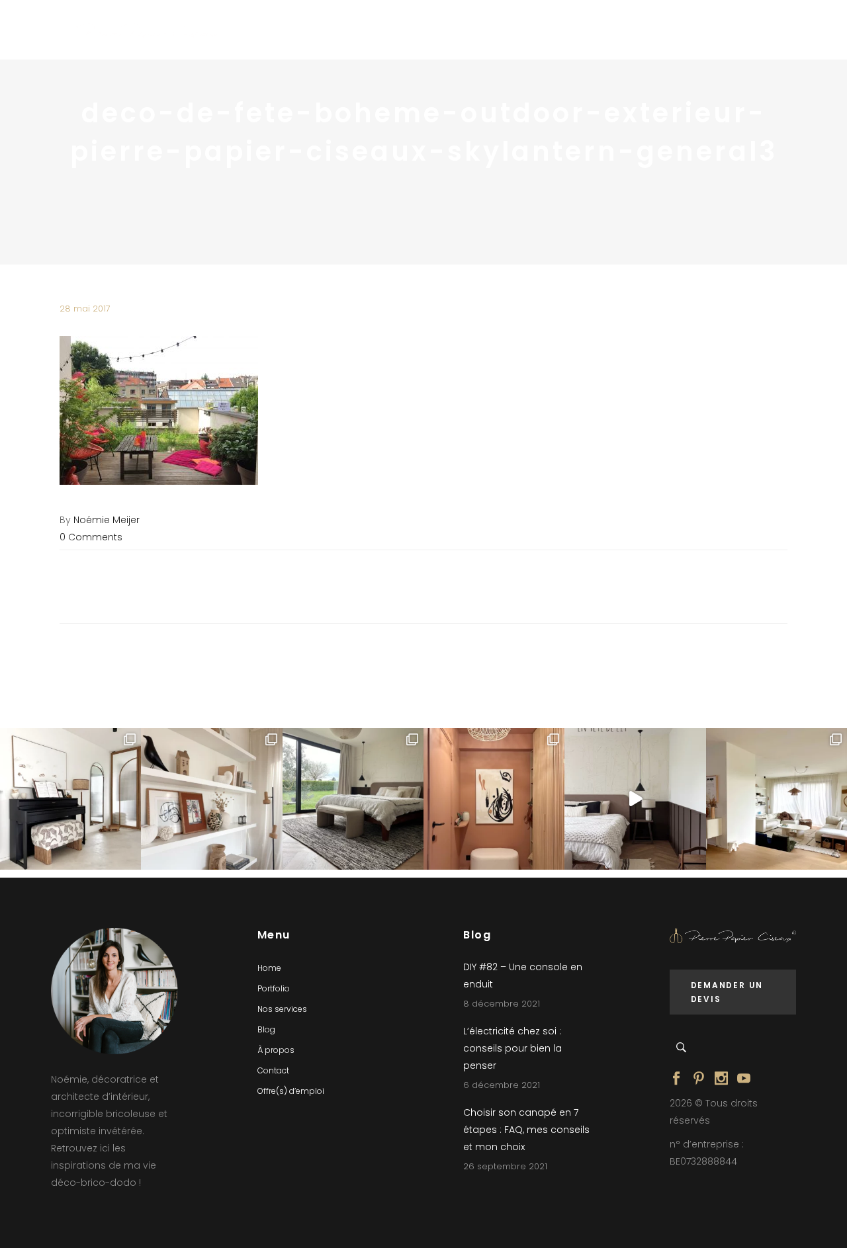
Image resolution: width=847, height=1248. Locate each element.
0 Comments (91, 537)
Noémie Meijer (106, 519)
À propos (275, 1050)
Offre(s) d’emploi (290, 1091)
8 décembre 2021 (501, 1003)
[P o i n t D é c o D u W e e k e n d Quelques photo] (494, 798)
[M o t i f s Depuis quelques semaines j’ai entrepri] (70, 798)
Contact (273, 1070)
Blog (266, 1029)
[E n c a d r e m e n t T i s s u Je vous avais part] (211, 798)
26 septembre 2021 (505, 1166)
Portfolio (273, 988)
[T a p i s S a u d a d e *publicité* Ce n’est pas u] (353, 798)
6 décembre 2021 (501, 1085)
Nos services (282, 1009)
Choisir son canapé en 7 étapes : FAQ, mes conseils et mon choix (526, 1129)
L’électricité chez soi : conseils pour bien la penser (512, 1048)
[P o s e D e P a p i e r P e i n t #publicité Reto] (634, 798)
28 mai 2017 (85, 308)
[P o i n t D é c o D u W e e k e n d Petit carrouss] (776, 798)
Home (269, 968)
